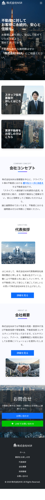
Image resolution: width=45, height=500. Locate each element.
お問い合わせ (22, 415)
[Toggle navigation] (41, 2)
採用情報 (22, 471)
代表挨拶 (22, 461)
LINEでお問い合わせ (24, 423)
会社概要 (22, 466)
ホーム (22, 452)
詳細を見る (22, 295)
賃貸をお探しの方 (22, 457)
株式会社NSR (14, 3)
